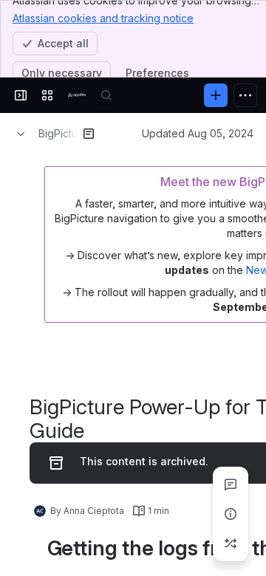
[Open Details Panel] (230, 514)
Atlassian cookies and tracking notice (103, 18)
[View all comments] (230, 484)
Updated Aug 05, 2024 (197, 133)
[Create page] (230, 543)
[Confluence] (77, 95)
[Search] (106, 95)
